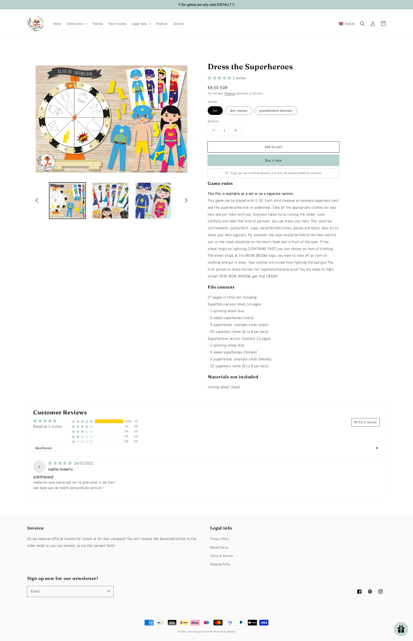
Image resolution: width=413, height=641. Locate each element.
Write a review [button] (365, 422)
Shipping (229, 93)
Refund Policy (219, 547)
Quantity (213, 121)
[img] (60, 463)
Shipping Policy (220, 564)
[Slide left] (37, 201)
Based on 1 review (47, 426)
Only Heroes (238, 110)
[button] (77, 24)
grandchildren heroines (276, 110)
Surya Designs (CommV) (200, 631)
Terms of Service (221, 556)
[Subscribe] (108, 591)
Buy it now (273, 160)
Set (215, 110)
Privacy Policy (219, 539)
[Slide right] (186, 201)
